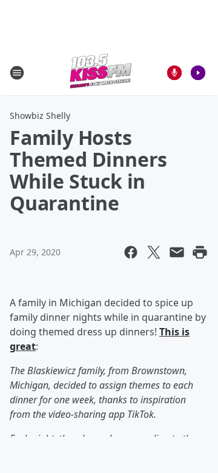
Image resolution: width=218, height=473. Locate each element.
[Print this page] (199, 252)
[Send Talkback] (174, 72)
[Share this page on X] (153, 252)
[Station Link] (100, 72)
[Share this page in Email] (176, 252)
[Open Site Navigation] (17, 72)
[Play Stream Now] (198, 72)
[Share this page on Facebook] (130, 252)
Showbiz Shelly (40, 115)
